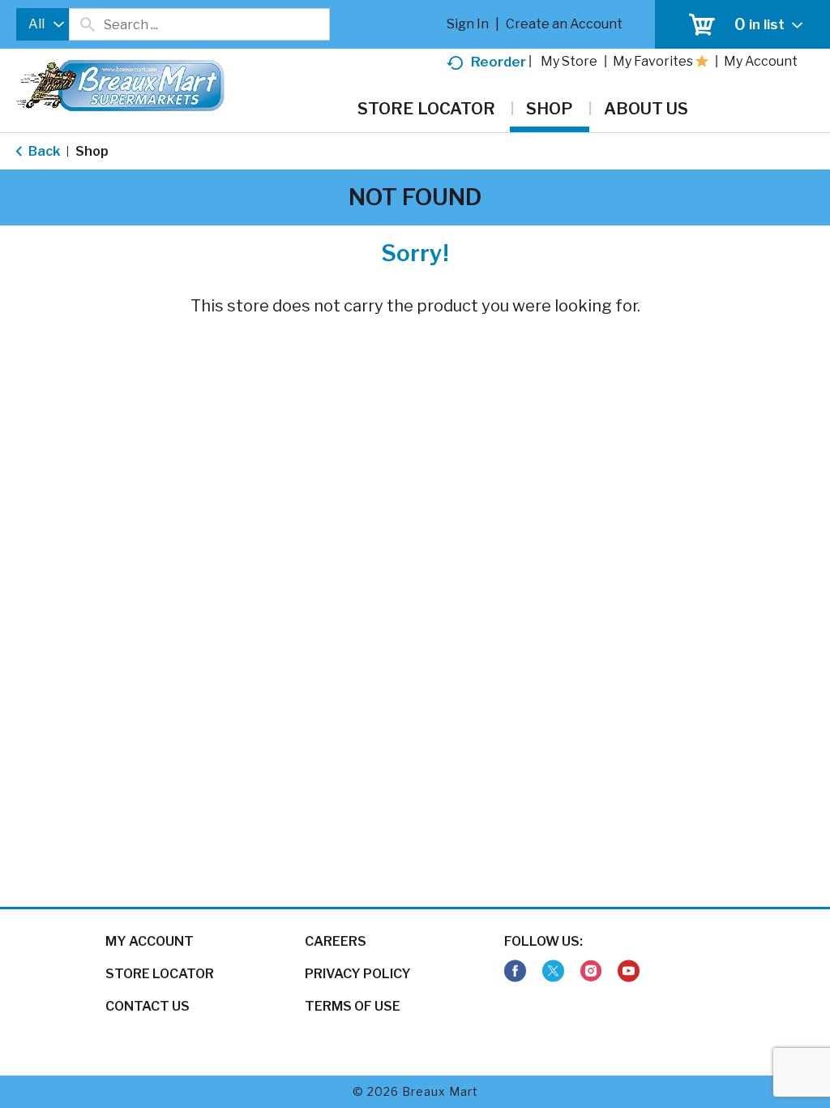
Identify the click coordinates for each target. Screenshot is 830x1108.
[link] (515, 971)
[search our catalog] (87, 24)
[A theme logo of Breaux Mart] (120, 94)
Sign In (468, 24)
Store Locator (159, 973)
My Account (149, 941)
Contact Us (147, 1006)
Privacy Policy (358, 973)
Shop (92, 151)
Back (43, 151)
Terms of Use (352, 1006)
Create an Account (564, 24)
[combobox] (42, 24)
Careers (335, 941)
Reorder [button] (498, 62)
